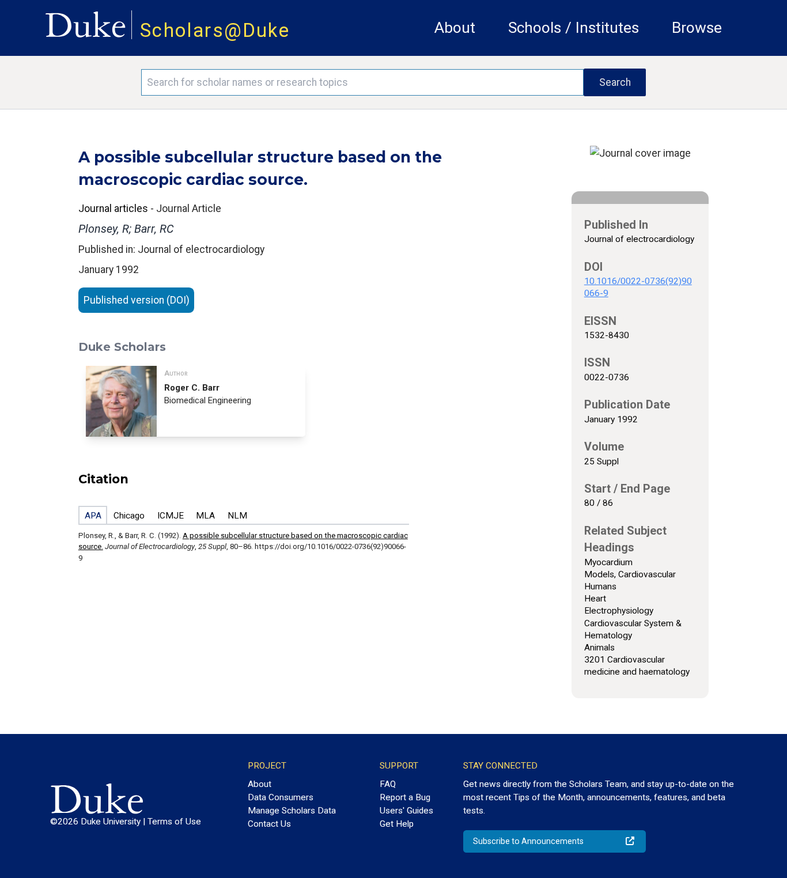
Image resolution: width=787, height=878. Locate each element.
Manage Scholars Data (292, 810)
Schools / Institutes (573, 27)
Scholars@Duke (215, 30)
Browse (697, 27)
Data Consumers (280, 797)
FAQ (388, 784)
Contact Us (269, 824)
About (454, 27)
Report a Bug (405, 797)
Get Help (397, 824)
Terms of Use (174, 821)
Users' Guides (406, 810)
